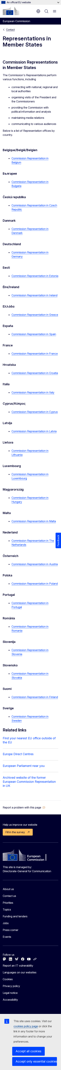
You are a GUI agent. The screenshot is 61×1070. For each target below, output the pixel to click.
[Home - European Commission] (11, 11)
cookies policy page (26, 1026)
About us (8, 889)
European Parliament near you (24, 766)
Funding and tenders (15, 916)
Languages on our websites (19, 972)
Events (7, 936)
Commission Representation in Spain (34, 334)
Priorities (8, 902)
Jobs (6, 923)
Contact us (9, 896)
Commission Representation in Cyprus (35, 412)
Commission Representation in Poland (35, 583)
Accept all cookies (28, 1051)
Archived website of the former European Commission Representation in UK (29, 782)
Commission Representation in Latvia (34, 431)
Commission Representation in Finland (35, 697)
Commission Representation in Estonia (35, 276)
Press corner (10, 930)
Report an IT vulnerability (18, 965)
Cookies (8, 979)
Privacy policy (11, 986)
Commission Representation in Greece (35, 314)
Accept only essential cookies (36, 1061)
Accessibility (10, 999)
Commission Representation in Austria (35, 564)
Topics (7, 909)
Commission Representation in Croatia (35, 373)
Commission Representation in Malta (34, 521)
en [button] (38, 11)
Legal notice (10, 993)
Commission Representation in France (35, 353)
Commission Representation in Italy (33, 392)
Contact (10, 29)
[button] (24, 807)
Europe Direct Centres (18, 754)
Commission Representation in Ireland (34, 295)
